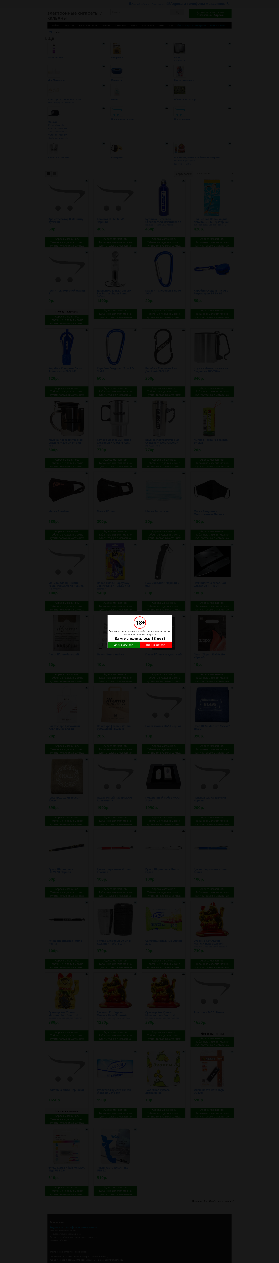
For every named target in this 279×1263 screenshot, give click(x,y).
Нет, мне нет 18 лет (155, 644)
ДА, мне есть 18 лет (123, 644)
